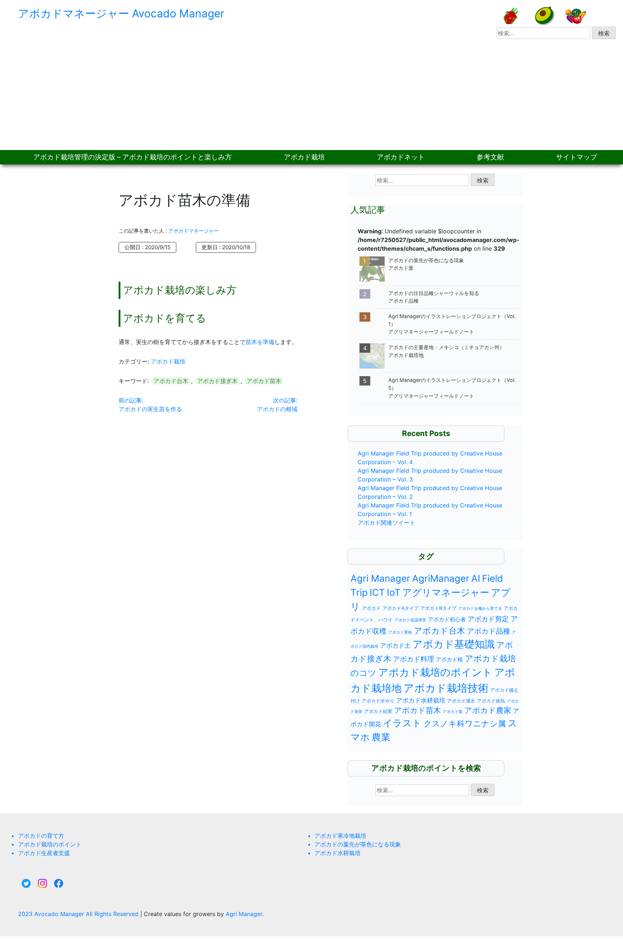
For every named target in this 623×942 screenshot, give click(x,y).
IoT (394, 592)
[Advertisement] (311, 95)
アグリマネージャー (445, 592)
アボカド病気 (491, 701)
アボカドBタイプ (438, 608)
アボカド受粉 (400, 632)
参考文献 (490, 157)
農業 (381, 737)
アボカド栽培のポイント (435, 672)
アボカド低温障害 (410, 620)
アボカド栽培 (304, 157)
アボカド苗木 (264, 380)
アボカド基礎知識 (453, 644)
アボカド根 (449, 659)
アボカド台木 (171, 380)
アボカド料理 (413, 659)
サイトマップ (576, 157)
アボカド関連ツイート (386, 522)
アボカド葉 (453, 711)
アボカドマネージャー (193, 231)
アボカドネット (401, 157)
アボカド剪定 (488, 619)
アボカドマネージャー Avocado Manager (121, 13)
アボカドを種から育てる (480, 608)
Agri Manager (380, 578)
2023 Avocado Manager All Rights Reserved (79, 913)
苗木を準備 (260, 341)
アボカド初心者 (447, 619)
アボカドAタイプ (401, 608)
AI (475, 578)
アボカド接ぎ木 (217, 380)
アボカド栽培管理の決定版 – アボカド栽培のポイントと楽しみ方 (132, 157)
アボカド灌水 (461, 701)
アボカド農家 (487, 710)
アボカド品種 (488, 631)
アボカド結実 (378, 711)
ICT (377, 592)
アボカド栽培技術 (446, 688)
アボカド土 (395, 645)
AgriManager (440, 578)
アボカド (371, 608)
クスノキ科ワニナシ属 (465, 723)
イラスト (402, 722)
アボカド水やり (378, 701)
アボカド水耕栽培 (420, 700)
